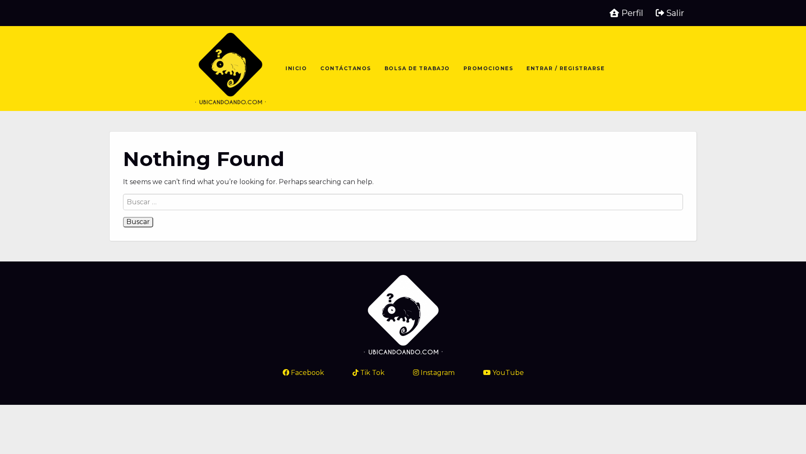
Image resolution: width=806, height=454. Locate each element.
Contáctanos (345, 68)
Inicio (296, 68)
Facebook (306, 373)
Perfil (631, 13)
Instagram (437, 373)
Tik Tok (372, 373)
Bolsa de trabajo (417, 68)
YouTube (507, 373)
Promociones (488, 68)
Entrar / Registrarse (565, 68)
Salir (674, 13)
